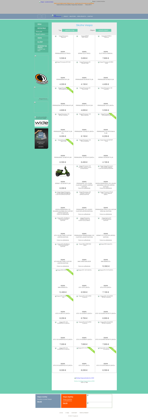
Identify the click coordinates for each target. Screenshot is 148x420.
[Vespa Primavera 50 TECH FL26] (84, 89)
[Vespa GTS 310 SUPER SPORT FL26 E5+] (105, 323)
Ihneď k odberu (40, 34)
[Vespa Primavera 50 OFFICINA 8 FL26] (62, 89)
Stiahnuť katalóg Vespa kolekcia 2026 (84, 381)
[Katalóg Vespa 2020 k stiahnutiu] (84, 378)
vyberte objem (103, 30)
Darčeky (90, 16)
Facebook (39, 15)
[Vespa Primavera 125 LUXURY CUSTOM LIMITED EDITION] (84, 194)
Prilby (66, 16)
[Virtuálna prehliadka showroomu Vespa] (41, 118)
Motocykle (42, 28)
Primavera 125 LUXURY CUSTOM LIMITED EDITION (84, 209)
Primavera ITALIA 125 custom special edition (105, 209)
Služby (40, 42)
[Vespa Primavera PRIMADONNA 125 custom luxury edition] (84, 220)
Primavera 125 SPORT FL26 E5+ (63, 131)
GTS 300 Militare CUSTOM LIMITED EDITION (63, 261)
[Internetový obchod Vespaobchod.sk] (41, 128)
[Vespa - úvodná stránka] (46, 2)
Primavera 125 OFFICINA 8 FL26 (106, 131)
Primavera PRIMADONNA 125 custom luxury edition (84, 235)
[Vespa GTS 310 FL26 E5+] (105, 270)
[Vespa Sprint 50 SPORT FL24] (105, 141)
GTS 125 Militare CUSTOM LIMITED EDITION (63, 235)
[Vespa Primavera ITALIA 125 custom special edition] (105, 194)
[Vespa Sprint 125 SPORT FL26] (62, 177)
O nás (67, 412)
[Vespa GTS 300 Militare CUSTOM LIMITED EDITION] (62, 246)
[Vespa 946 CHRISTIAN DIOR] (84, 245)
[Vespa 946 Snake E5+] (105, 244)
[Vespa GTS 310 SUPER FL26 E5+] (84, 323)
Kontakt (74, 412)
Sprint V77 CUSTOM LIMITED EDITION (105, 235)
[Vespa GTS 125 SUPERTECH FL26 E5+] (62, 323)
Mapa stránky (84, 412)
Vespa (40, 38)
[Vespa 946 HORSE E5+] (63, 270)
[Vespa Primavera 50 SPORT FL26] (84, 63)
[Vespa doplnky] (73, 401)
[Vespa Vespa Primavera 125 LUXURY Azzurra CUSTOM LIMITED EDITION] (105, 168)
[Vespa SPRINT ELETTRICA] (84, 37)
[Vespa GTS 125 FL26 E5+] (84, 270)
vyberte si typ (69, 30)
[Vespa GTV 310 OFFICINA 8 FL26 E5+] (105, 349)
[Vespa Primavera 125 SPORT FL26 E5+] (62, 115)
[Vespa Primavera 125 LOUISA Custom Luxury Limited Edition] (84, 168)
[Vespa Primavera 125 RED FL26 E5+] (84, 115)
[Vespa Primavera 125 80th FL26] (62, 141)
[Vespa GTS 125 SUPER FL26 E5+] (84, 297)
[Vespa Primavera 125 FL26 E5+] (105, 89)
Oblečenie (73, 16)
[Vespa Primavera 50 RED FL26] (105, 63)
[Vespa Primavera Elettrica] (62, 37)
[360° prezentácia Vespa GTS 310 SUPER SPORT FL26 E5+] (98, 324)
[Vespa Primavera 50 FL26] (62, 62)
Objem (92, 30)
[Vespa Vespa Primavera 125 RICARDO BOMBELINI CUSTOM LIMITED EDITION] (62, 194)
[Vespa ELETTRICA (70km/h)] (105, 37)
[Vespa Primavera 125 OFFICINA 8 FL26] (105, 115)
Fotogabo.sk (75, 416)
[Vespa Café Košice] (41, 102)
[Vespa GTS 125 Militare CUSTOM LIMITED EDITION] (62, 220)
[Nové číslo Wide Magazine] (41, 120)
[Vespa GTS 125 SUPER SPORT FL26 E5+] (105, 297)
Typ (60, 30)
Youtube (44, 15)
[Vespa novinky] (48, 401)
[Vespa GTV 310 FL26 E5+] (84, 348)
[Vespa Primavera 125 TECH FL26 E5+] (84, 141)
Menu (39, 24)
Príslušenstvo (81, 16)
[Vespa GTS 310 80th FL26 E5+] (62, 297)
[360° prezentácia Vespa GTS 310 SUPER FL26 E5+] (77, 324)
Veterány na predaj (42, 48)
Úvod (61, 412)
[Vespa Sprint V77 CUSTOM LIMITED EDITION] (105, 220)
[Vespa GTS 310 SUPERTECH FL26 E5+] (62, 349)
